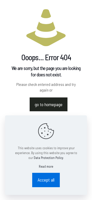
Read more (46, 166)
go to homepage (48, 104)
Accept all (46, 180)
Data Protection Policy (48, 158)
